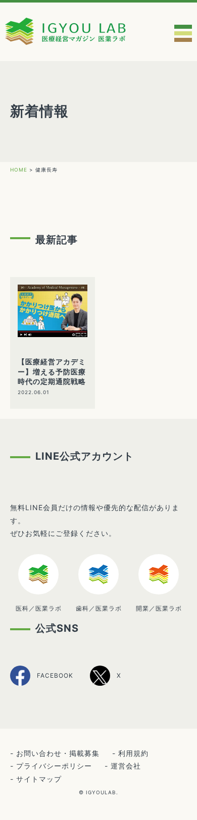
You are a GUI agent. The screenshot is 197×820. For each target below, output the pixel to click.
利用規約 (133, 753)
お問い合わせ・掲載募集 (58, 753)
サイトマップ (39, 779)
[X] (105, 684)
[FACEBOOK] (41, 684)
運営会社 (126, 765)
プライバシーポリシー (54, 765)
